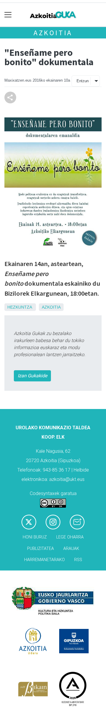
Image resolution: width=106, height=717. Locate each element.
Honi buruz (35, 537)
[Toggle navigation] (8, 15)
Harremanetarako (44, 559)
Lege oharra (70, 537)
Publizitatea (40, 548)
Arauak (71, 548)
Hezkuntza (19, 307)
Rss (78, 559)
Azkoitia (53, 32)
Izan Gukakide (32, 375)
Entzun (83, 81)
